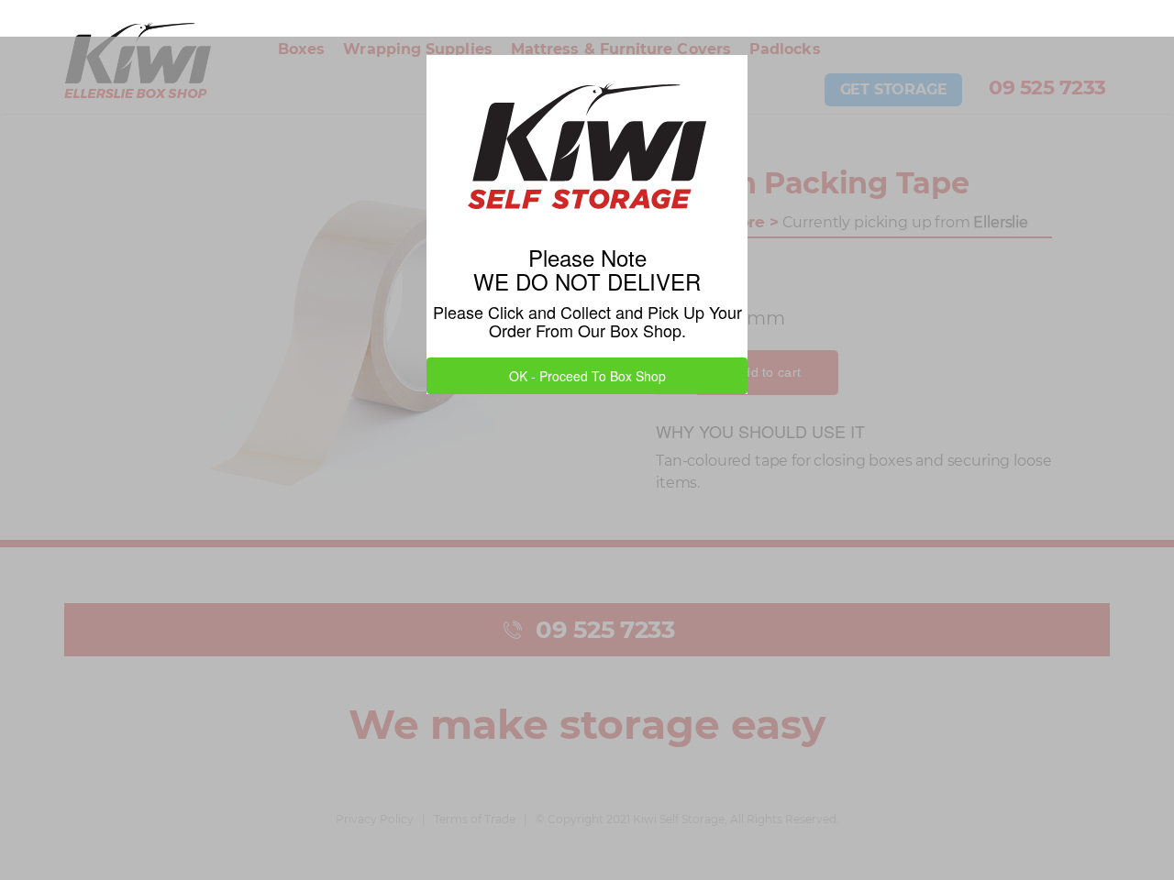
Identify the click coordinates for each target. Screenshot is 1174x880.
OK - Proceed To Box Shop (587, 376)
